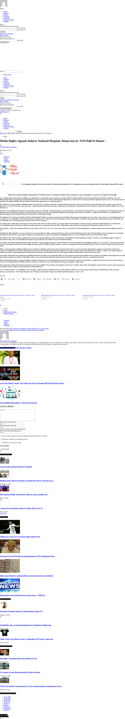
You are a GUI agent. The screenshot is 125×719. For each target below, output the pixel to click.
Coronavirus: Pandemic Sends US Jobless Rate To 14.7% (21, 508)
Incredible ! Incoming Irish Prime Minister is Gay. (18, 658)
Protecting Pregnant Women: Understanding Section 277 (21, 611)
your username (21, 28)
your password (21, 30)
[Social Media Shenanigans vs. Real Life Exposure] (10, 399)
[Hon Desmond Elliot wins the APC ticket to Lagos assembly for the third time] (4, 491)
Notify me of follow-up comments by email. (15, 439)
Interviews (7, 18)
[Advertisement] (21, 178)
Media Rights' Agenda (10, 312)
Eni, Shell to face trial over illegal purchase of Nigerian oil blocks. (26, 330)
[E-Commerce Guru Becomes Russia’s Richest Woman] (4, 668)
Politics (6, 15)
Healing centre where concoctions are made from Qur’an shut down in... (27, 481)
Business (6, 13)
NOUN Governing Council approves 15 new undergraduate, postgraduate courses (30, 686)
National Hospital (9, 313)
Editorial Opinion (9, 20)
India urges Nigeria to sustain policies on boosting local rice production (26, 576)
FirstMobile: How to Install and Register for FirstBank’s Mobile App (25, 625)
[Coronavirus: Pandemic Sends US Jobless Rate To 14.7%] (4, 505)
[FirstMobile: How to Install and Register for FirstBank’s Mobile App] (4, 621)
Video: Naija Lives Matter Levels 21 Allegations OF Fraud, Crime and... (27, 639)
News (5, 133)
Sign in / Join (7, 74)
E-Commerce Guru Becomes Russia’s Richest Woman (20, 672)
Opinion (6, 21)
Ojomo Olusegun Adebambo (8, 147)
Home (5, 11)
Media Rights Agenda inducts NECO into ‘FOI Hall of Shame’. (99, 295)
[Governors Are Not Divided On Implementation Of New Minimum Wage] (10, 552)
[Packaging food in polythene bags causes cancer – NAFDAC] (10, 592)
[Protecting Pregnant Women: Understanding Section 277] (4, 608)
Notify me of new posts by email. (11, 442)
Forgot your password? (6, 33)
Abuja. (6, 310)
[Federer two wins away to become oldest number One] (10, 533)
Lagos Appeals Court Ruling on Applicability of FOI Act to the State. (29, 328)
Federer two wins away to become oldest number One (20, 537)
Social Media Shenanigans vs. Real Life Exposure (18, 403)
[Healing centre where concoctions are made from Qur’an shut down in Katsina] (4, 477)
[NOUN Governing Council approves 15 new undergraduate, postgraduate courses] (4, 682)
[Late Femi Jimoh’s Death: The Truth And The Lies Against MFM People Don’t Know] (10, 379)
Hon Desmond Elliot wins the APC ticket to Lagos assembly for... (24, 494)
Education (7, 16)
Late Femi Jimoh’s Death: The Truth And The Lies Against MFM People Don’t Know (32, 383)
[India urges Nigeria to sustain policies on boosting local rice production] (10, 572)
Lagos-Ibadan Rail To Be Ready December (16, 467)
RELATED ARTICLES (7, 348)
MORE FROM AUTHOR (23, 348)
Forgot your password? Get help (9, 99)
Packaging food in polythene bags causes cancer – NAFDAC (22, 595)
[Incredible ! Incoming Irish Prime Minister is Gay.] (4, 655)
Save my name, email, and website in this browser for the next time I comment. (24, 436)
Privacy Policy (4, 35)
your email (20, 40)
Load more (3, 513)
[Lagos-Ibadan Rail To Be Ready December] (4, 463)
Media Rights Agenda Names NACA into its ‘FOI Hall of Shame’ (58, 295)
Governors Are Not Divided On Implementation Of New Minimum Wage (27, 556)
